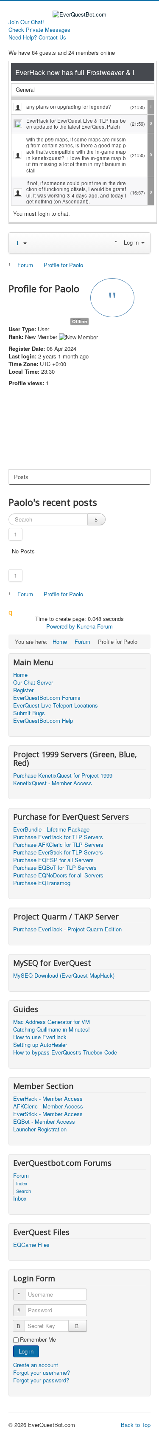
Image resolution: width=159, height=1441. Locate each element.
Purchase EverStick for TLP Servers (58, 852)
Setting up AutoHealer (40, 1045)
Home (20, 675)
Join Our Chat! (26, 22)
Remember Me (38, 1339)
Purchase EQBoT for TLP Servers (55, 867)
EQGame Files (31, 1245)
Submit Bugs (29, 713)
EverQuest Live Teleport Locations (55, 705)
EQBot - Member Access (44, 1121)
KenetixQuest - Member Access (52, 783)
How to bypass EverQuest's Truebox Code (65, 1052)
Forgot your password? (41, 1380)
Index (22, 1183)
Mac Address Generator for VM (51, 1022)
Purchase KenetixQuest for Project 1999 (62, 775)
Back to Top (136, 1425)
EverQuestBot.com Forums (47, 698)
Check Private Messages (39, 30)
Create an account (36, 1365)
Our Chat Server (33, 682)
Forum (21, 1175)
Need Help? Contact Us (37, 37)
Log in (26, 1351)
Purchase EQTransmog (41, 883)
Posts (21, 477)
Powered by (60, 626)
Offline (79, 321)
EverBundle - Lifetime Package (51, 829)
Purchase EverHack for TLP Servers (58, 837)
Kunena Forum (95, 626)
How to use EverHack (40, 1037)
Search (23, 1190)
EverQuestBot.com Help (43, 721)
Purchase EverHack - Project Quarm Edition (67, 929)
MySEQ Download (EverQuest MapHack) (63, 975)
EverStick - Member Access (48, 1114)
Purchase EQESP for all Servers (53, 860)
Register (23, 690)
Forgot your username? (41, 1372)
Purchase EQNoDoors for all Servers (58, 875)
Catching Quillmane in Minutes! (51, 1029)
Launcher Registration (40, 1129)
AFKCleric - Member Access (48, 1106)
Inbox (20, 1198)
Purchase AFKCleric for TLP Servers (58, 845)
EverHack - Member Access (48, 1099)
